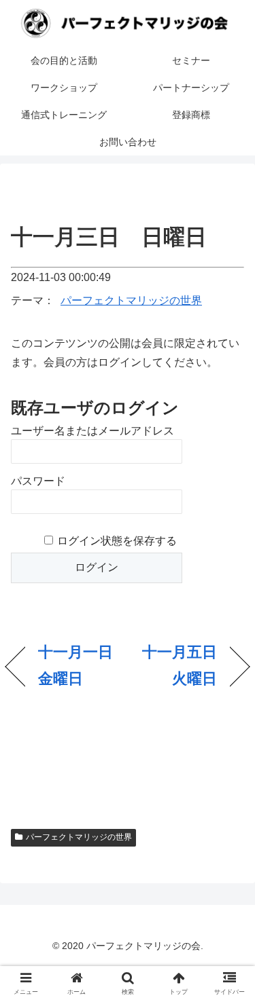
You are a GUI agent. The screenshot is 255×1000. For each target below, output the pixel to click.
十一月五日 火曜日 (176, 665)
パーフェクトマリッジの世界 (131, 300)
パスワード (38, 481)
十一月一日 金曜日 (79, 665)
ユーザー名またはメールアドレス (92, 431)
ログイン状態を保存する (117, 541)
